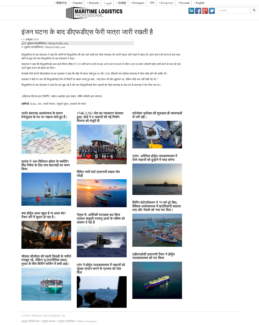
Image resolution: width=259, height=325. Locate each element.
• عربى (108, 3)
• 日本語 (121, 3)
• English (199, 3)
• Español (77, 3)
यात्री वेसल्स (49, 103)
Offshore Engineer (87, 321)
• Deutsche (93, 3)
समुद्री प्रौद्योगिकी (66, 321)
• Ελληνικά (166, 3)
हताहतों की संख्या (78, 103)
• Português (137, 3)
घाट (40, 103)
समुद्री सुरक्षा (62, 103)
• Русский (183, 3)
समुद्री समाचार (49, 321)
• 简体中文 (61, 3)
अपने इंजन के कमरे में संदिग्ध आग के (120, 64)
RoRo (33, 103)
